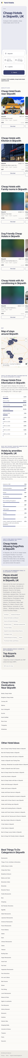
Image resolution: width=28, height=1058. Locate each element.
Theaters (3, 1033)
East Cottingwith (5, 709)
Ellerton (3, 705)
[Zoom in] (26, 339)
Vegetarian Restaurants (7, 969)
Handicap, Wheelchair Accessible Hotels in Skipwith (14, 764)
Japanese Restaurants (7, 917)
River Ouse (4, 721)
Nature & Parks (5, 997)
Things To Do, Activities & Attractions (10, 862)
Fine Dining (4, 989)
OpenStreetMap (6, 365)
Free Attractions (5, 973)
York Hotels (9, 3)
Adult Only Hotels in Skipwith (8, 776)
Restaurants (4, 858)
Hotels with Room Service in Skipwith (10, 792)
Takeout (3, 949)
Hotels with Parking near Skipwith (10, 804)
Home (4, 8)
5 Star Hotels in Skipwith (7, 824)
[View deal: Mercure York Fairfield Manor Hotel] (12, 248)
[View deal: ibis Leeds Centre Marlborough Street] (12, 295)
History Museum (5, 1009)
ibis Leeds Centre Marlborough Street (10, 307)
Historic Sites (4, 1021)
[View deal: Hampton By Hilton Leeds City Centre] (12, 153)
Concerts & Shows (6, 1029)
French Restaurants (6, 925)
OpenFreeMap (6, 364)
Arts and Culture (5, 977)
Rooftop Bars (4, 953)
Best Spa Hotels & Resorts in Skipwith (11, 820)
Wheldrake (4, 729)
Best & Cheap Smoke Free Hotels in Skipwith (12, 772)
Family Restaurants (6, 894)
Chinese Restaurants (6, 941)
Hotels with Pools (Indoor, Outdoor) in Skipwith (13, 812)
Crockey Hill (4, 701)
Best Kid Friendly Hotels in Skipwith (10, 752)
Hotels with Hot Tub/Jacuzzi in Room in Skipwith (13, 816)
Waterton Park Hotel (6, 214)
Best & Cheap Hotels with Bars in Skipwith (12, 780)
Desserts (3, 1041)
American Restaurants (7, 921)
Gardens (3, 1017)
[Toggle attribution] (26, 364)
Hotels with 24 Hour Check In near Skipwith (12, 800)
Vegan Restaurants (6, 957)
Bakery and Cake (5, 878)
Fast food (3, 965)
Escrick (3, 713)
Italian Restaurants (6, 913)
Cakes (3, 945)
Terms (7, 1055)
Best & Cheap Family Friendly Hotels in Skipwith (13, 748)
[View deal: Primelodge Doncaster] (12, 106)
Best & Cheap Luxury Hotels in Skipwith (11, 832)
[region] (14, 352)
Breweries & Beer (5, 882)
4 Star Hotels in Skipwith (7, 828)
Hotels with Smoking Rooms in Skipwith (11, 808)
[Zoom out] (26, 341)
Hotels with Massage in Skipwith (9, 784)
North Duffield (4, 717)
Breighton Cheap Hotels (7, 697)
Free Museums (5, 1005)
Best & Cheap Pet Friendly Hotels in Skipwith (12, 836)
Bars (2, 898)
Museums (3, 1013)
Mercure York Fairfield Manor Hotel (10, 260)
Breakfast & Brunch (6, 874)
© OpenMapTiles (12, 364)
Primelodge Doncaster (7, 118)
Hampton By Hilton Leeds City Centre (10, 165)
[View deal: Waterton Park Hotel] (12, 201)
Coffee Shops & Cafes (7, 866)
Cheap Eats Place (5, 870)
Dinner (3, 985)
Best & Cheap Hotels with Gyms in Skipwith (12, 756)
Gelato (3, 933)
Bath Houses (4, 981)
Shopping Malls (5, 1025)
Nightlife (3, 909)
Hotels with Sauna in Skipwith (8, 788)
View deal (12, 126)
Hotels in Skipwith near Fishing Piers (10, 760)
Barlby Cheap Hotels (6, 693)
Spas (2, 937)
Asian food (4, 961)
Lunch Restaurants (6, 993)
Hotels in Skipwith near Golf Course (10, 768)
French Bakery (5, 929)
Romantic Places (5, 890)
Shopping (3, 901)
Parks (2, 1037)
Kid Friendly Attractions (7, 905)
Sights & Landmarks (6, 1001)
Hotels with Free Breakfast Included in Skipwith (13, 796)
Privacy (3, 1055)
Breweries (3, 886)
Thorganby (4, 725)
